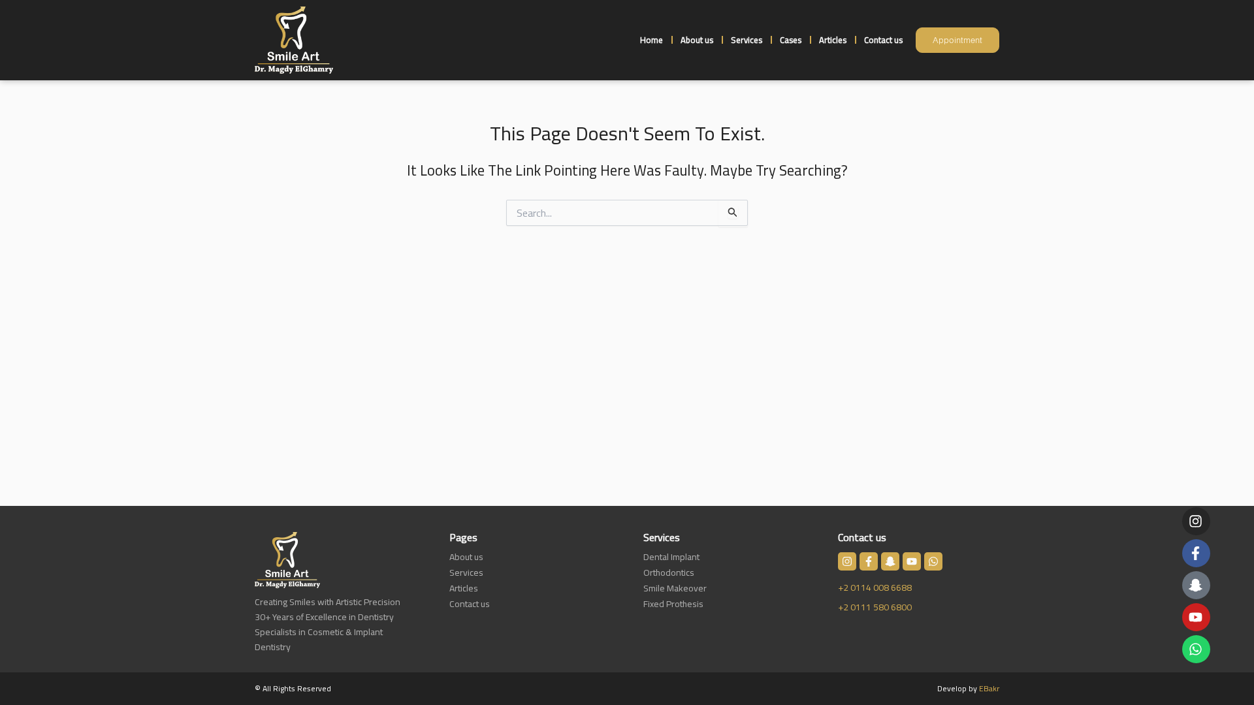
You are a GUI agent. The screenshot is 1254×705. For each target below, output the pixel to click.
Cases (790, 40)
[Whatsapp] (1196, 649)
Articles (832, 40)
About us (697, 40)
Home (651, 40)
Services (746, 40)
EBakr (989, 688)
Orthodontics (668, 572)
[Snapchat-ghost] (1196, 585)
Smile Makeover (675, 588)
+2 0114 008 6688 (875, 587)
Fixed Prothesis (673, 604)
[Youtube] (1196, 617)
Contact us (883, 40)
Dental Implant (671, 557)
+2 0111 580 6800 (875, 607)
